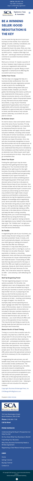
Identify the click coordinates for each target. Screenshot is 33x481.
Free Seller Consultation (16, 3)
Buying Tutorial (7, 463)
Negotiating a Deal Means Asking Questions (16, 448)
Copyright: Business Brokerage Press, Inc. (15, 388)
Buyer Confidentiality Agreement (16, 5)
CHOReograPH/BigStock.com (11, 391)
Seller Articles (12, 397)
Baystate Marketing (21, 475)
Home (4, 457)
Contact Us (5, 466)
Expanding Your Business (10, 440)
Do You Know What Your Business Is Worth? (16, 437)
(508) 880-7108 (18, 1)
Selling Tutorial (7, 460)
